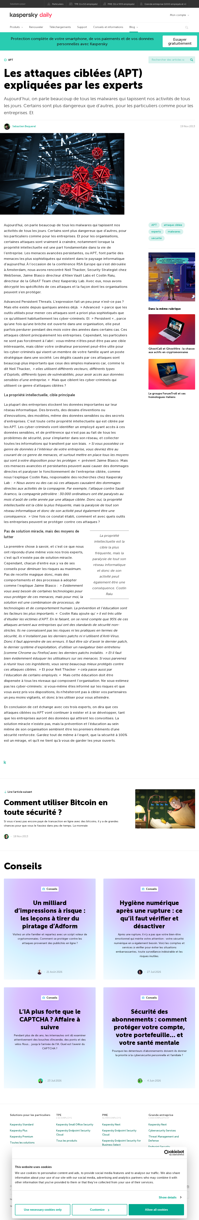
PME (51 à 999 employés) (121, 4)
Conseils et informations (108, 27)
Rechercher (191, 59)
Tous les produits (66, 1140)
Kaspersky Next (111, 1124)
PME (105, 1115)
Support (82, 27)
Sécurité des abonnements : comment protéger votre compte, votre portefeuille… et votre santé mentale (149, 1027)
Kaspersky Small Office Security (74, 1124)
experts (156, 231)
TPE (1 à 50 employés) (86, 4)
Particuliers (57, 4)
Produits (15, 27)
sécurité (156, 238)
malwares (174, 231)
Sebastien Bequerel (24, 126)
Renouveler (36, 27)
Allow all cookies (156, 1209)
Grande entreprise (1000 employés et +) (165, 4)
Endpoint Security (159, 1146)
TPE (58, 1115)
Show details (167, 1197)
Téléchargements (60, 27)
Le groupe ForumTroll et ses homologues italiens (167, 395)
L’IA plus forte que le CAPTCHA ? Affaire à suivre (50, 1019)
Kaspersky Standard (21, 1124)
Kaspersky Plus (18, 1130)
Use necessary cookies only (43, 1209)
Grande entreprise (160, 1115)
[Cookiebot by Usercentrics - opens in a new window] (167, 1153)
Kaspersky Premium (21, 1136)
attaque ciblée (173, 225)
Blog (132, 27)
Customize (97, 1209)
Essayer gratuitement (180, 41)
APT (10, 59)
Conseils (51, 889)
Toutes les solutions (22, 1142)
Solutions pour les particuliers (30, 1115)
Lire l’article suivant (20, 791)
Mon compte (178, 15)
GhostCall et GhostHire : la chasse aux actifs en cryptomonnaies (171, 350)
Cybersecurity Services (162, 1130)
